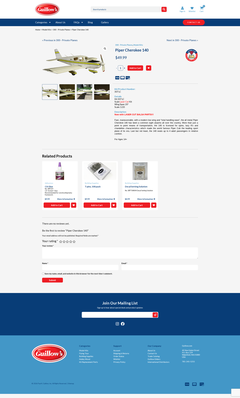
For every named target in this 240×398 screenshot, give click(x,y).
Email (124, 263)
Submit (155, 314)
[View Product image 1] (50, 92)
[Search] (164, 9)
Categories (41, 22)
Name (45, 263)
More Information (65, 199)
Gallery (105, 22)
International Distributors (158, 362)
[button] (192, 9)
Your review (48, 246)
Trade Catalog (154, 356)
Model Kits (46, 29)
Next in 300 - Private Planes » (182, 40)
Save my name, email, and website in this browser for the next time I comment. (78, 273)
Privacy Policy (119, 362)
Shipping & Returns (121, 353)
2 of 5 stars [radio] (64, 241)
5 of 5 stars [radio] (74, 241)
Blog (90, 22)
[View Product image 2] (67, 92)
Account (116, 350)
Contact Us (152, 353)
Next (109, 92)
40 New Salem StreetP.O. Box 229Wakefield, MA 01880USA (191, 353)
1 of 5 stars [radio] (60, 241)
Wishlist (116, 359)
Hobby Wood (84, 359)
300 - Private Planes (61, 29)
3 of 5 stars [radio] (67, 241)
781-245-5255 (188, 361)
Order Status (118, 356)
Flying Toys (84, 353)
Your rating (50, 241)
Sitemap (71, 383)
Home (37, 29)
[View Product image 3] (84, 92)
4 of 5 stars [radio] (70, 241)
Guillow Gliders (154, 359)
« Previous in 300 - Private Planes (60, 40)
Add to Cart (135, 68)
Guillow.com (187, 346)
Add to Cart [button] (57, 205)
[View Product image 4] (102, 92)
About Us (60, 22)
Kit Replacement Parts (88, 362)
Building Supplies (86, 356)
